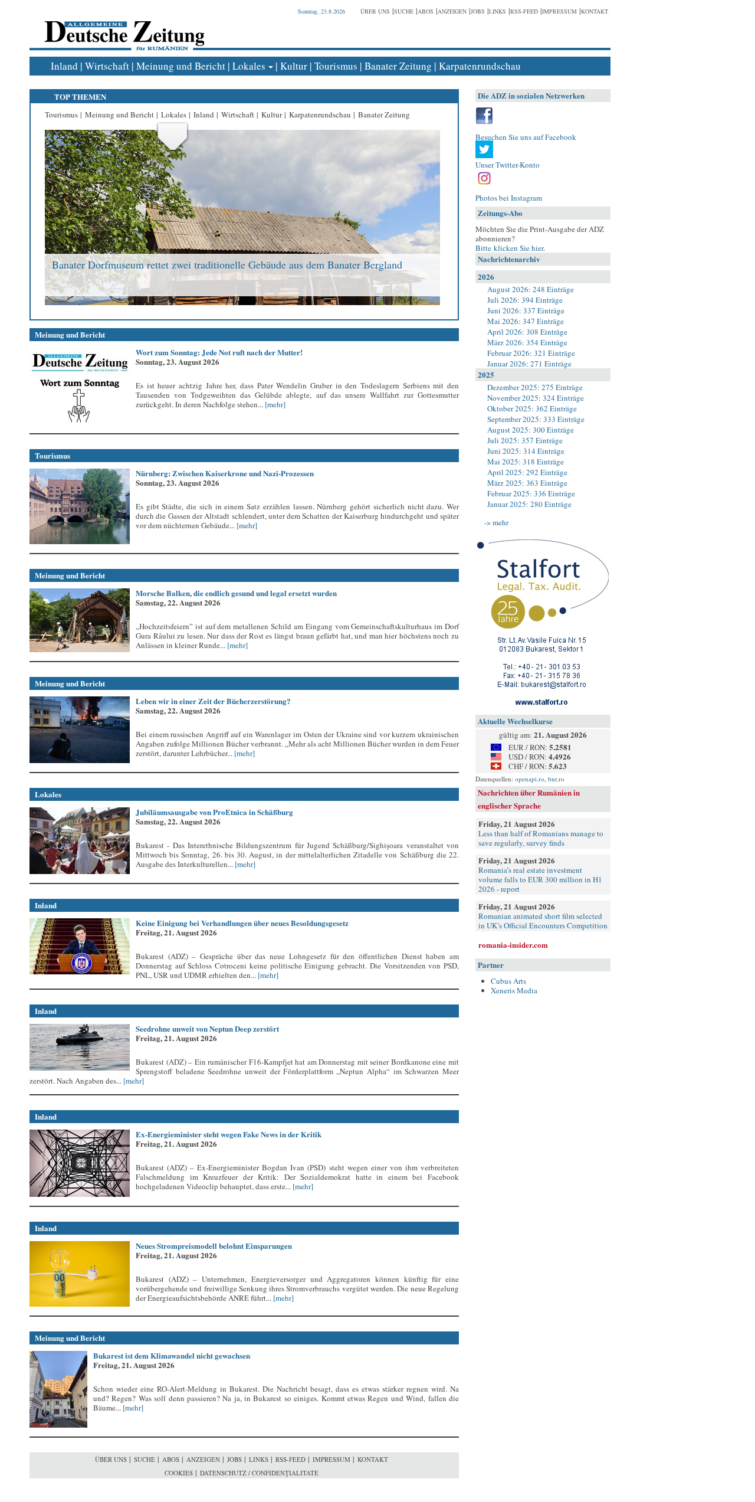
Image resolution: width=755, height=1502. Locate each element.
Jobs (478, 11)
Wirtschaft (107, 66)
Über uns (375, 11)
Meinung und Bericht (180, 66)
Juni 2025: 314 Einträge (525, 451)
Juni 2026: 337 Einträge (525, 310)
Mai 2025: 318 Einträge (525, 461)
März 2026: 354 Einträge (527, 342)
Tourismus (335, 66)
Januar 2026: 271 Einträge (529, 363)
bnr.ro (556, 778)
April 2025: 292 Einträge (527, 472)
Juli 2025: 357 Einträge (525, 440)
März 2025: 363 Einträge (527, 482)
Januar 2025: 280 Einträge (529, 504)
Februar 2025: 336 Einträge (531, 493)
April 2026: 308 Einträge (527, 331)
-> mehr (496, 522)
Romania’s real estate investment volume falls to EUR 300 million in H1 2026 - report (540, 879)
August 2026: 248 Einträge (530, 289)
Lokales (248, 66)
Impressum (559, 11)
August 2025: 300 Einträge (530, 429)
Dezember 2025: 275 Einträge (535, 387)
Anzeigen (452, 11)
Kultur (293, 66)
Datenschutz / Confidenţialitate (259, 1472)
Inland (64, 66)
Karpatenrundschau (480, 66)
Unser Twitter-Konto (507, 164)
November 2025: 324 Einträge (535, 398)
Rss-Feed (524, 11)
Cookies (179, 1472)
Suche (403, 11)
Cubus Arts (508, 981)
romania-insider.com (513, 944)
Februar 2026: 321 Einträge (531, 353)
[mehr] (274, 404)
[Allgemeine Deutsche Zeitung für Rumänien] (122, 27)
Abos (426, 11)
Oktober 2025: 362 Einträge (532, 408)
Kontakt (594, 11)
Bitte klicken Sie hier (509, 248)
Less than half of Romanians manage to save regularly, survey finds (540, 838)
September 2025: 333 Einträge (536, 419)
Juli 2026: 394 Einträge (525, 300)
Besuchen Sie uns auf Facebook (525, 137)
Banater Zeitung (398, 66)
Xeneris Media (514, 990)
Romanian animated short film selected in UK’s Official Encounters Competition (543, 921)
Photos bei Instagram (508, 197)
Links (497, 11)
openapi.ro (529, 778)
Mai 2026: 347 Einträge (525, 321)
